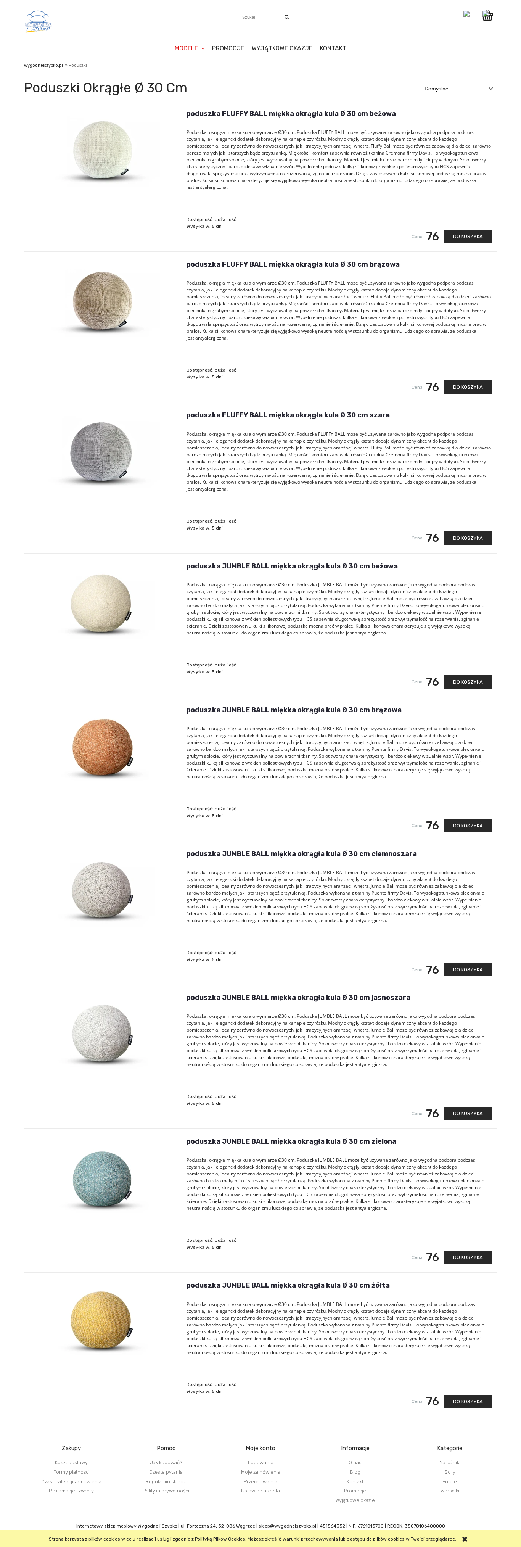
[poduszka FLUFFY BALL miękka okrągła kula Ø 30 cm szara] (103, 450)
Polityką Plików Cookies (220, 1539)
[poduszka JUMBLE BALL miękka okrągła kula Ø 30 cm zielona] (103, 1176)
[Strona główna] (38, 21)
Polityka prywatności (166, 1491)
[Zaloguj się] (468, 15)
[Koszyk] (489, 15)
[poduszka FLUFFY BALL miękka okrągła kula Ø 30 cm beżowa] (103, 148)
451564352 (332, 1526)
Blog (355, 1472)
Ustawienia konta (260, 1491)
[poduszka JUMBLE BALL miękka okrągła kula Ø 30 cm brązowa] (103, 745)
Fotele (449, 1481)
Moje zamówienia (260, 1472)
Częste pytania (166, 1472)
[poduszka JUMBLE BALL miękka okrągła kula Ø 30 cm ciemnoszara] (103, 888)
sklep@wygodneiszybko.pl (287, 1526)
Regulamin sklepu (166, 1481)
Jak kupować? (166, 1462)
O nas (355, 1462)
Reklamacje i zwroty (71, 1491)
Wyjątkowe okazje (355, 1500)
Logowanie (260, 1462)
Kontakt (355, 1481)
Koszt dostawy (71, 1462)
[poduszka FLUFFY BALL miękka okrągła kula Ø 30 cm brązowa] (103, 299)
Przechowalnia (260, 1481)
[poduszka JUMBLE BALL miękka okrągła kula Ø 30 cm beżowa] (103, 601)
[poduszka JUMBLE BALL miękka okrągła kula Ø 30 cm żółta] (103, 1320)
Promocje (355, 1491)
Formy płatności (71, 1472)
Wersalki (450, 1491)
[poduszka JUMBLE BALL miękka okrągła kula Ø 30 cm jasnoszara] (103, 1032)
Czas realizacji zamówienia (71, 1481)
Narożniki (449, 1462)
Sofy (449, 1472)
